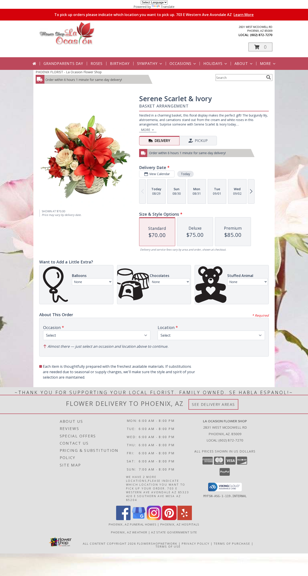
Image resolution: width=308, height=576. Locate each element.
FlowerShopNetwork (157, 544)
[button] (260, 47)
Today (185, 174)
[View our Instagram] (154, 519)
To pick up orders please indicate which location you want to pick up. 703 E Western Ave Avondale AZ (154, 14)
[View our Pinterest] (169, 519)
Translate (168, 7)
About (241, 63)
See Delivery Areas (213, 404)
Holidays (212, 63)
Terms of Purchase (232, 544)
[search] (268, 77)
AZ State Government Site (174, 532)
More (265, 63)
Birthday (119, 63)
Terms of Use (168, 546)
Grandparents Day (63, 63)
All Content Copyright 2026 (109, 544)
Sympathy (147, 63)
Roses (97, 63)
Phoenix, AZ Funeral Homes (133, 524)
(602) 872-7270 (261, 35)
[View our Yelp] (184, 519)
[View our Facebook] (123, 519)
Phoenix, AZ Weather (129, 532)
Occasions (180, 63)
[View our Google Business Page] (138, 519)
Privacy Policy (195, 544)
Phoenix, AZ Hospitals (179, 524)
